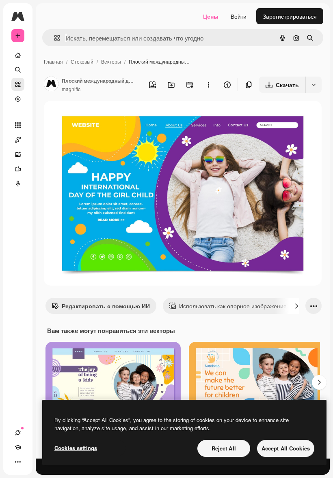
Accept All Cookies (286, 448)
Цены (210, 16)
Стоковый (82, 61)
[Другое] (17, 461)
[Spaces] (17, 139)
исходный (98, 116)
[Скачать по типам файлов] (313, 85)
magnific (71, 88)
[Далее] (296, 306)
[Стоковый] (17, 84)
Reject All (224, 448)
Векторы (111, 61)
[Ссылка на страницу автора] (51, 85)
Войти (239, 16)
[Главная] (17, 55)
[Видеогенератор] (17, 168)
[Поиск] (17, 69)
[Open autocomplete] (54, 38)
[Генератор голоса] (17, 183)
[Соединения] (17, 432)
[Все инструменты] (17, 125)
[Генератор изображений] (17, 154)
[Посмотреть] (17, 98)
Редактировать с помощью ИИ (106, 306)
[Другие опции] (208, 85)
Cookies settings (75, 448)
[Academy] (17, 447)
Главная (53, 61)
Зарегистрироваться (290, 16)
